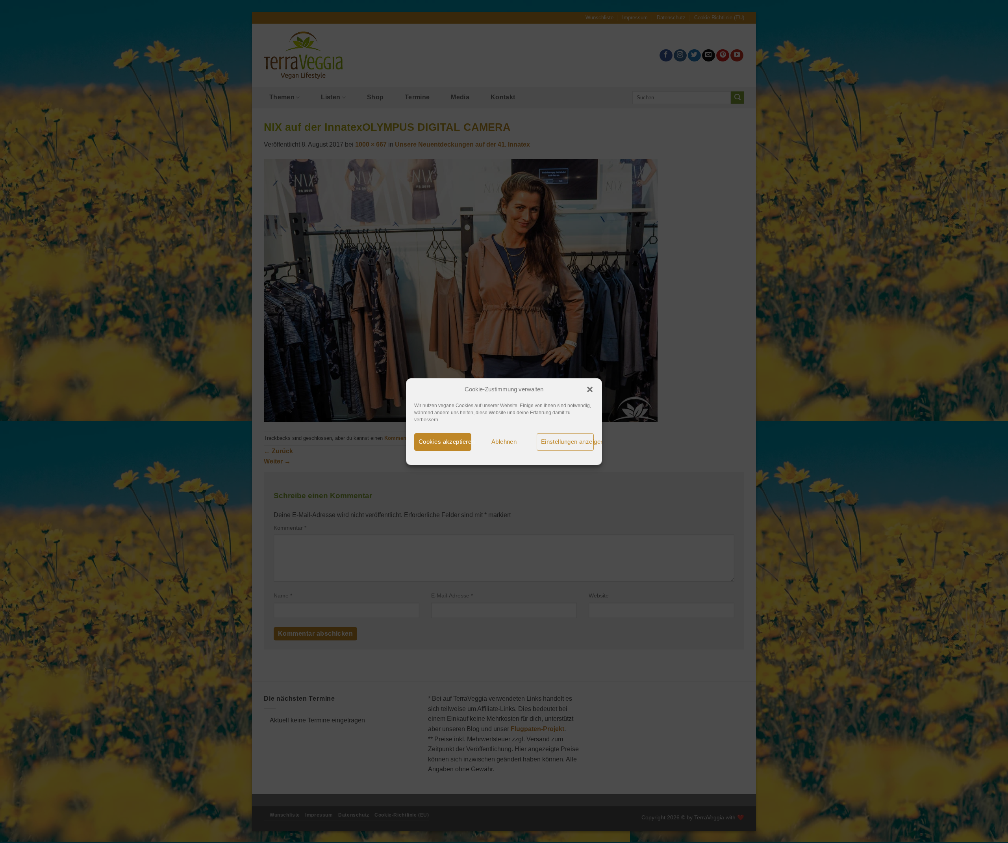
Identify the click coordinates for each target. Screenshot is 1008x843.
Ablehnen (504, 441)
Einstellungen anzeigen (567, 441)
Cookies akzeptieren (445, 441)
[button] (590, 389)
